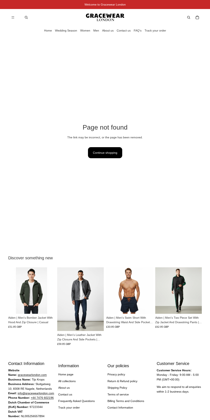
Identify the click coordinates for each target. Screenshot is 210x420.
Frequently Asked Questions (76, 401)
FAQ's (138, 30)
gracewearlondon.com (32, 375)
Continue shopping (105, 152)
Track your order (155, 30)
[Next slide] (50, 290)
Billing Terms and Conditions (125, 401)
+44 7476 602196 (42, 398)
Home (48, 30)
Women (85, 30)
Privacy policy (116, 374)
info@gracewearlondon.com (36, 393)
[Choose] (48, 307)
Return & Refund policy (122, 381)
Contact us (124, 30)
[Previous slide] (12, 290)
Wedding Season (66, 30)
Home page (65, 374)
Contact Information (120, 407)
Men (96, 30)
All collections (67, 381)
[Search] (26, 17)
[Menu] (13, 17)
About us (108, 30)
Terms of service (118, 394)
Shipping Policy (117, 387)
